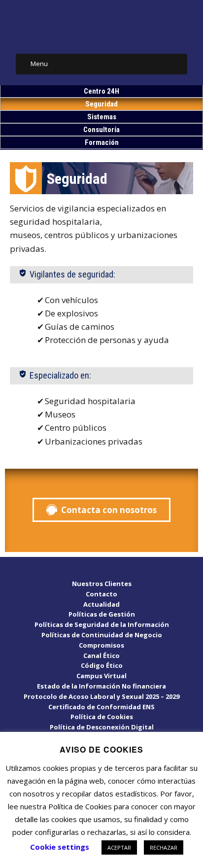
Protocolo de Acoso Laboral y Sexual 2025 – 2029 (101, 696)
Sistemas (101, 116)
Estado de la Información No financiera (101, 686)
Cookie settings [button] (59, 847)
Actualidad (101, 604)
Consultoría (101, 129)
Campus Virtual (101, 675)
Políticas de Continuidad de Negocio (101, 634)
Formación (102, 142)
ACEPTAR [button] (119, 847)
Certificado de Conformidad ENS (101, 706)
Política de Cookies (101, 716)
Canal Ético (101, 655)
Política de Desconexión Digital (102, 727)
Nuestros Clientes (102, 583)
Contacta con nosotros (109, 510)
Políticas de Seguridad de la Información (101, 624)
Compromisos (101, 645)
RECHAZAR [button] (163, 847)
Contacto (101, 593)
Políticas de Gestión (101, 614)
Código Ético (102, 665)
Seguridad (101, 104)
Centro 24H (101, 91)
